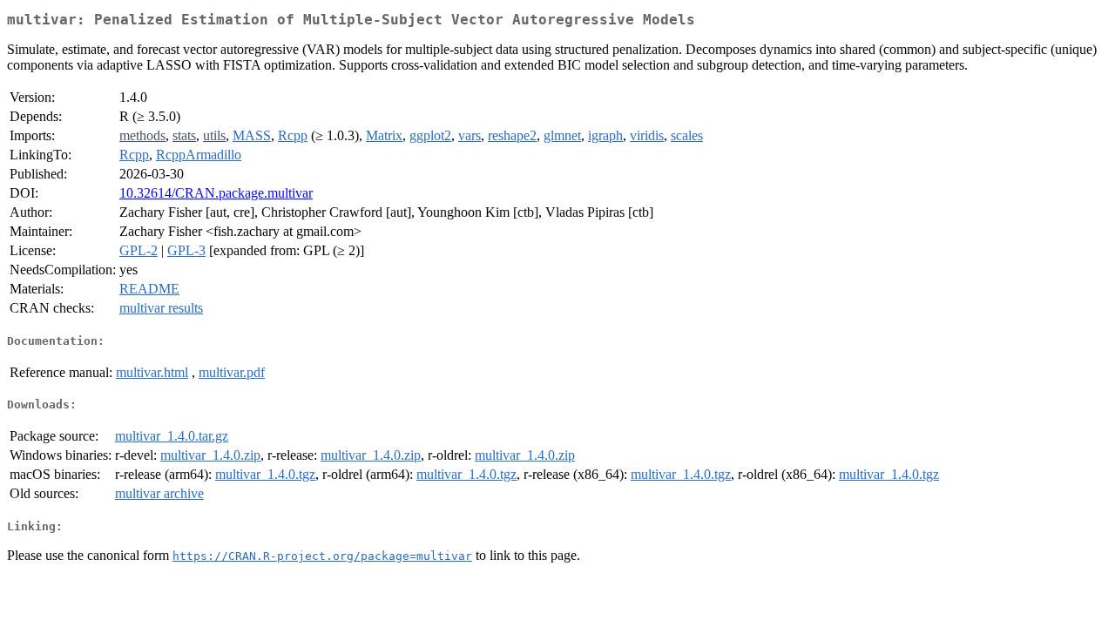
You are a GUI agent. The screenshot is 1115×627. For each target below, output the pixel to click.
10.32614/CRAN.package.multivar (216, 192)
